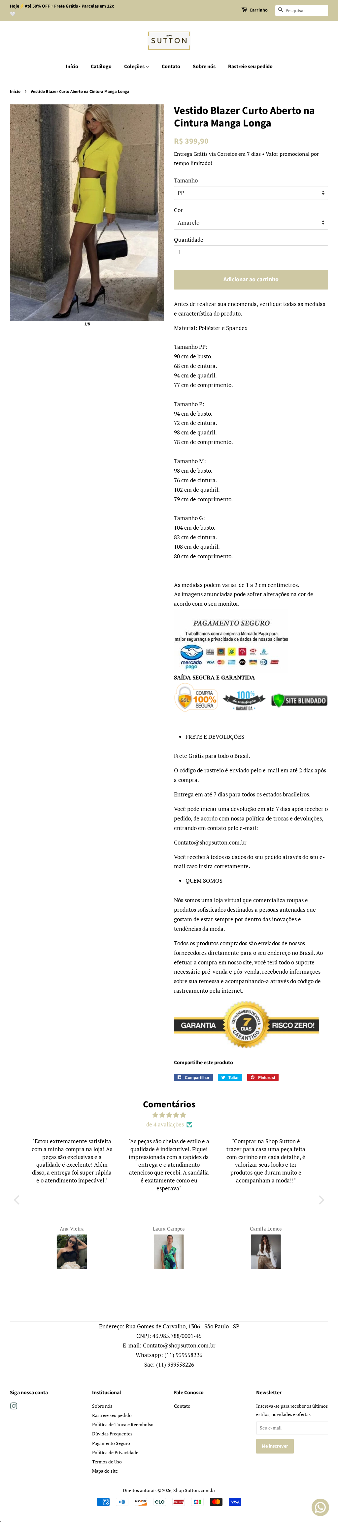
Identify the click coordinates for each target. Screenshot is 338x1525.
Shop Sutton (186, 1490)
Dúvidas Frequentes (112, 1433)
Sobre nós (204, 66)
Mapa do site (105, 1471)
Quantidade (188, 239)
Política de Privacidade (115, 1452)
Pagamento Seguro (111, 1443)
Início (72, 66)
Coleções (135, 66)
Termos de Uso (107, 1461)
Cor (178, 210)
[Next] (154, 213)
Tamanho (186, 180)
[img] (169, 1115)
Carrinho (259, 10)
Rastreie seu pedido (250, 66)
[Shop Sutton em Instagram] (13, 1407)
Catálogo (101, 66)
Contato (171, 66)
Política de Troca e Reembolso (122, 1424)
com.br (208, 1490)
